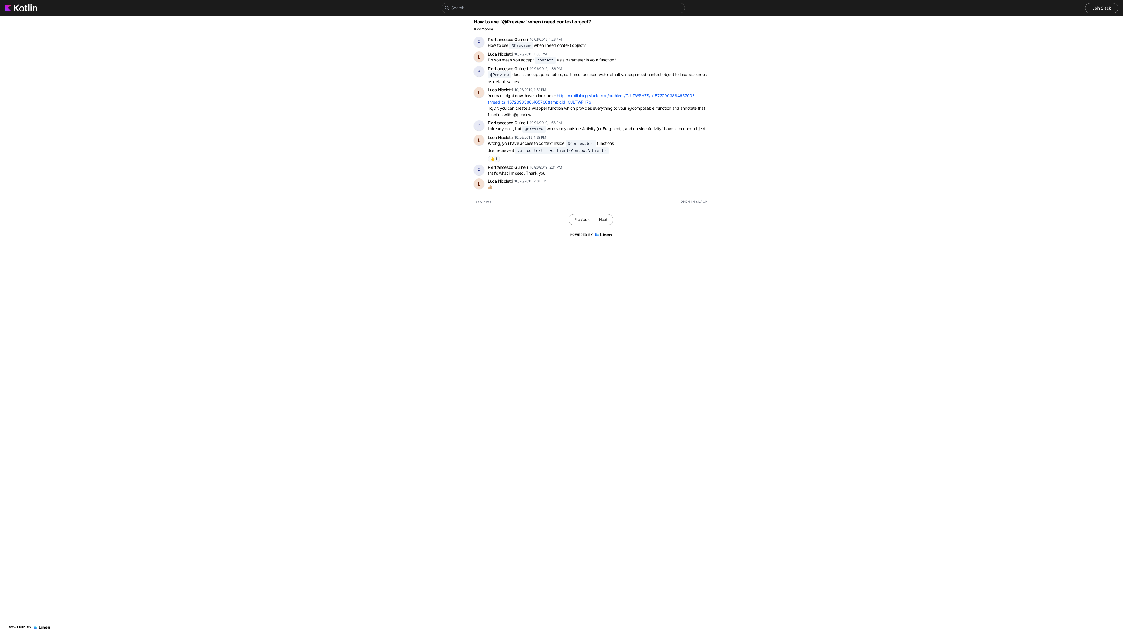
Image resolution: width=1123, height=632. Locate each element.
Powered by (20, 627)
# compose (483, 29)
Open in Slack (694, 201)
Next (603, 219)
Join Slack (1101, 8)
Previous (582, 219)
